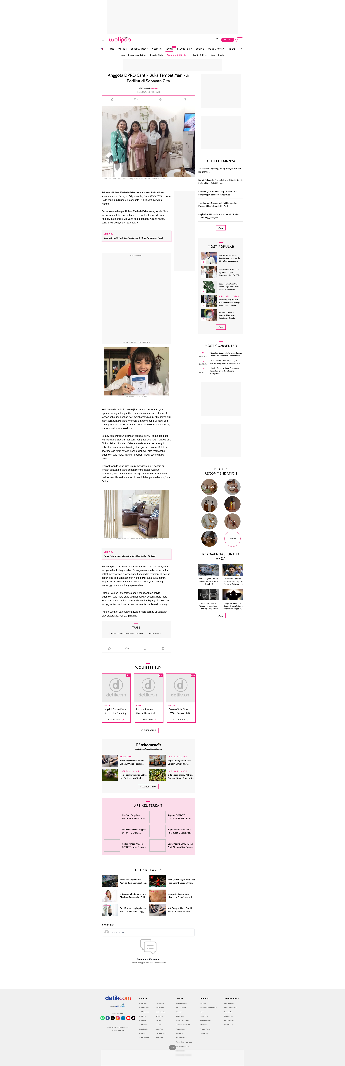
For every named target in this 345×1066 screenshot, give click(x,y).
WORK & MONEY (216, 49)
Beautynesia (229, 1016)
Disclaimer (204, 1033)
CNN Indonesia (229, 1003)
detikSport (143, 1025)
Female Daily (229, 1020)
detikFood (160, 1007)
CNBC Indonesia (230, 1007)
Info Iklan (203, 1025)
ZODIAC (200, 49)
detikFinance (144, 1012)
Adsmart (179, 1012)
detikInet (142, 1016)
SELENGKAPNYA (148, 730)
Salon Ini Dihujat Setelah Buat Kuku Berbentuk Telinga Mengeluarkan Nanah (133, 238)
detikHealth (160, 1012)
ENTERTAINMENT (139, 49)
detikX (158, 1020)
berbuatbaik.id (181, 1003)
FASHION (122, 49)
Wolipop (159, 1016)
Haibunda (228, 1012)
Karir (201, 1012)
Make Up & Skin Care (178, 55)
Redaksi (203, 1003)
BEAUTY (169, 49)
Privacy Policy (205, 1029)
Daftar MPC (228, 40)
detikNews (143, 1003)
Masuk (239, 40)
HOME (111, 49)
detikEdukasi (144, 1007)
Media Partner (205, 1020)
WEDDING (157, 49)
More (220, 228)
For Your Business (182, 1046)
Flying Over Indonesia (184, 1042)
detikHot (142, 1020)
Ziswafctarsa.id (181, 1038)
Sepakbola (143, 1029)
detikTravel (160, 1003)
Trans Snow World (183, 1025)
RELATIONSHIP (184, 49)
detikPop (159, 1038)
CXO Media (228, 1025)
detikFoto (159, 1029)
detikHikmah (160, 1033)
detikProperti (144, 1038)
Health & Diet (199, 55)
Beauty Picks (156, 55)
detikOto (142, 1033)
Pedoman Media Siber (208, 1007)
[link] (148, 744)
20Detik (159, 1025)
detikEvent (180, 1016)
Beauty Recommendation (133, 55)
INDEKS (231, 49)
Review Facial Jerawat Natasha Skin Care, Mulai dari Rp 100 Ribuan (130, 556)
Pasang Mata (181, 1007)
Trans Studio (180, 1029)
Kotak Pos (204, 1016)
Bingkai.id (179, 1033)
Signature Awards (182, 1020)
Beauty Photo (218, 55)
